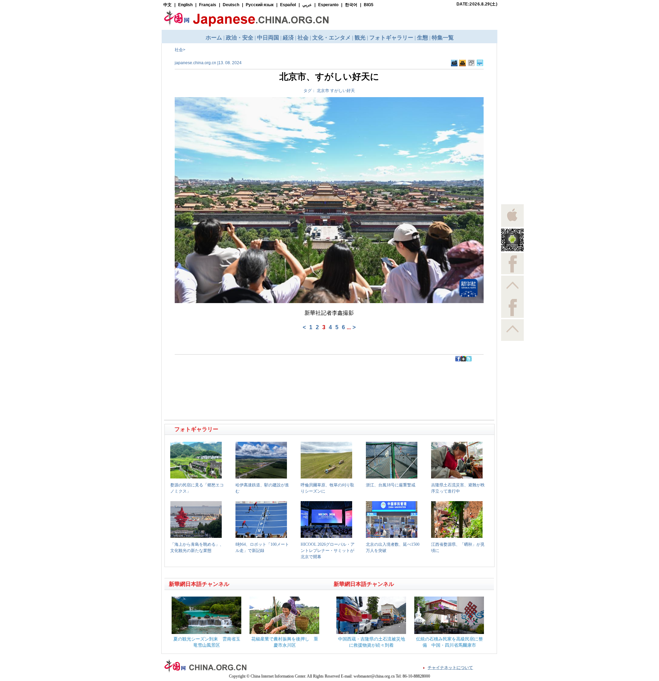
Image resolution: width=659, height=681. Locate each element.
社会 (179, 49)
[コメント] (480, 63)
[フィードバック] (454, 63)
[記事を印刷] (462, 63)
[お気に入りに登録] (471, 63)
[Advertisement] (247, 377)
